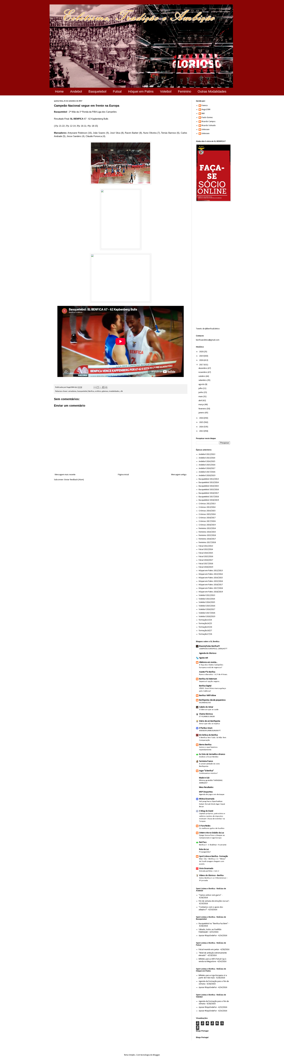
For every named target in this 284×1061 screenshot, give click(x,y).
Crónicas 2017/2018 (207, 521)
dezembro (203, 368)
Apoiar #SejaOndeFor (208, 936)
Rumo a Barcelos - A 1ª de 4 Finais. (213, 674)
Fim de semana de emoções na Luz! (214, 901)
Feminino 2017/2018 (207, 542)
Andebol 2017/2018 (207, 472)
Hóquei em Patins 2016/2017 (211, 585)
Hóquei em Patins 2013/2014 (211, 574)
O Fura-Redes (204, 826)
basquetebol (82, 391)
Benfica (91, 391)
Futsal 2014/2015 (206, 553)
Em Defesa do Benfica (208, 735)
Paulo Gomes (207, 117)
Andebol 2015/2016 (207, 465)
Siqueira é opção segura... (210, 681)
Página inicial (123, 475)
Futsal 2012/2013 (206, 546)
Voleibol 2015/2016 (207, 606)
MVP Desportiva (206, 792)
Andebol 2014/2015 (207, 461)
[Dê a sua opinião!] (97, 387)
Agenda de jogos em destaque (211, 794)
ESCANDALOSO (205, 703)
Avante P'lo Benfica (207, 672)
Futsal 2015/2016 (206, 556)
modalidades (114, 391)
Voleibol (165, 91)
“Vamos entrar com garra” (210, 895)
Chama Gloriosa (206, 714)
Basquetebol (97, 91)
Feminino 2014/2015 (207, 532)
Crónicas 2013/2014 (207, 507)
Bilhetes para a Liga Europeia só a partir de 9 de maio (213, 976)
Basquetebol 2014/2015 (209, 486)
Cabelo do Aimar (206, 707)
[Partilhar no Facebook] (103, 387)
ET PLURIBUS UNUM (207, 717)
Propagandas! (205, 852)
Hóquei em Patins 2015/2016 (211, 581)
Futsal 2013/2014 (206, 549)
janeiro (202, 413)
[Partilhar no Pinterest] (106, 387)
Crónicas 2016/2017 (207, 518)
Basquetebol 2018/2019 (209, 500)
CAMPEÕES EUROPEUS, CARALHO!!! (213, 649)
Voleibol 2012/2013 (207, 595)
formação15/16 (205, 627)
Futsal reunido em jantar (209, 949)
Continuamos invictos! (208, 773)
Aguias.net (203, 658)
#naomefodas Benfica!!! (209, 646)
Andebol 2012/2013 (207, 454)
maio (201, 396)
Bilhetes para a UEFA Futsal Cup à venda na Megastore (212, 960)
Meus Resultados (206, 787)
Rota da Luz (204, 849)
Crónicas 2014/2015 (207, 511)
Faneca (205, 105)
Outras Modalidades (212, 91)
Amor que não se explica (209, 724)
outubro (202, 376)
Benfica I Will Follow (207, 695)
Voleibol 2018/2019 (207, 616)
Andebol (76, 91)
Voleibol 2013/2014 (207, 599)
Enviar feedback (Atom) (74, 480)
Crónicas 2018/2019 (207, 525)
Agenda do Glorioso (207, 653)
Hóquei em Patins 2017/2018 (211, 588)
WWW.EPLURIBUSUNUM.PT (210, 731)
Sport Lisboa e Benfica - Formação (213, 856)
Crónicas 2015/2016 (207, 514)
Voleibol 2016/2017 (207, 609)
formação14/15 (205, 623)
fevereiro (203, 409)
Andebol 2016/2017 (207, 468)
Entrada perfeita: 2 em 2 (209, 871)
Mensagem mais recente (65, 475)
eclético (98, 391)
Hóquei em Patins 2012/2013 (211, 571)
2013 (201, 431)
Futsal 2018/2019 (206, 567)
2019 (201, 356)
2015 (201, 422)
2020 (201, 352)
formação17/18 (205, 634)
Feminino (184, 91)
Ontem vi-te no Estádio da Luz (211, 833)
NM (203, 113)
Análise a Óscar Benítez (208, 757)
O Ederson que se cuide (208, 710)
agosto (202, 384)
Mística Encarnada (206, 799)
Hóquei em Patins (141, 91)
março (201, 404)
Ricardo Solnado (209, 125)
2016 (201, 418)
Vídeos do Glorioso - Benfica (211, 875)
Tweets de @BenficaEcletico (208, 329)
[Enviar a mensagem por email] (94, 387)
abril (201, 400)
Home (59, 91)
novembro (203, 372)
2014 (201, 427)
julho (201, 388)
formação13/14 (205, 620)
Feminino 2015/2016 (207, 535)
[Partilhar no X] (100, 387)
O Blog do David (206, 811)
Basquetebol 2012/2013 (209, 479)
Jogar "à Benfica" (206, 771)
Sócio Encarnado (206, 868)
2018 (201, 360)
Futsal (117, 91)
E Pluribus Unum (205, 728)
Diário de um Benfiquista (209, 721)
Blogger (156, 1055)
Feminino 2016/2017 (207, 539)
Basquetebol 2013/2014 (209, 482)
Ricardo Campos (209, 121)
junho (201, 392)
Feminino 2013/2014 (207, 528)
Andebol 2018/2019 (207, 475)
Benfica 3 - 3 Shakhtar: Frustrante (212, 845)
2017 (201, 365)
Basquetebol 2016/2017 (209, 493)
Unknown (205, 129)
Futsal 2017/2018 (206, 564)
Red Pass (203, 842)
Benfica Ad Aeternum (208, 679)
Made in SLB (204, 778)
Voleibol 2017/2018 (207, 613)
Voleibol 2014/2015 (207, 602)
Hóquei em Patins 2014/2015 (211, 578)
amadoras (72, 391)
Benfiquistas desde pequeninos (212, 700)
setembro (203, 380)
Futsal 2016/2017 (206, 560)
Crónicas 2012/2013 (207, 504)
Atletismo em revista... (208, 662)
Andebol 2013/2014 (207, 458)
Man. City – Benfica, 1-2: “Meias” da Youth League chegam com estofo (212, 861)
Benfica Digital (205, 686)
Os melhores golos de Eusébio (211, 828)
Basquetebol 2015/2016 (209, 490)
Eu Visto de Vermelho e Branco (212, 754)
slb (121, 391)
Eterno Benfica (205, 745)
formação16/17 (205, 631)
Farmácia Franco (206, 761)
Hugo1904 (206, 109)
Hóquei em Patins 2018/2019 (211, 592)
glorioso (105, 391)
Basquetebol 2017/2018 (209, 497)
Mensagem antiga (178, 475)
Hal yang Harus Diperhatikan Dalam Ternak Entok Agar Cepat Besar (212, 804)
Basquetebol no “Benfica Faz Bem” (213, 924)
